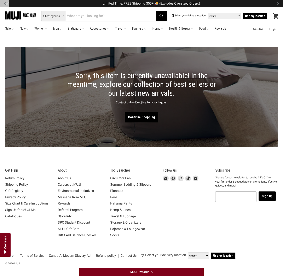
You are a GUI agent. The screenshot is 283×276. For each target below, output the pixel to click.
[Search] (161, 16)
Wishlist (258, 29)
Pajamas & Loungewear (127, 229)
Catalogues (13, 216)
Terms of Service (32, 256)
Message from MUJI (72, 197)
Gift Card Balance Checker (77, 235)
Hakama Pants (121, 203)
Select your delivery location (190, 15)
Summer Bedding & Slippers (130, 184)
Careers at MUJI (69, 184)
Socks (114, 235)
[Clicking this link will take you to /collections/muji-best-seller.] (141, 97)
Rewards (220, 28)
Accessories (98, 28)
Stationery (75, 28)
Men (56, 28)
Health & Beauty (180, 28)
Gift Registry (14, 191)
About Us (64, 178)
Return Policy (14, 178)
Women (39, 28)
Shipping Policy (16, 184)
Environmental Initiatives (76, 191)
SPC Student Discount (74, 222)
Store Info (65, 216)
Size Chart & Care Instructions (26, 203)
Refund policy (106, 256)
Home (156, 28)
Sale (8, 28)
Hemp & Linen (120, 210)
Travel (119, 28)
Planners (116, 191)
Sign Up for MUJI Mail (21, 210)
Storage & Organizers (125, 222)
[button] (141, 272)
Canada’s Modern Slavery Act (70, 256)
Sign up (267, 196)
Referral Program (70, 210)
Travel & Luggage (123, 216)
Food (203, 28)
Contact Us (129, 256)
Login (272, 29)
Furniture (138, 28)
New (23, 28)
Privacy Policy (15, 197)
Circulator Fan (120, 178)
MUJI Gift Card (68, 229)
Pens (113, 197)
